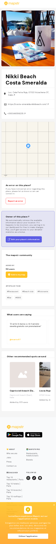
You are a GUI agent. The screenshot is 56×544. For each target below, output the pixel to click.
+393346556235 (15, 113)
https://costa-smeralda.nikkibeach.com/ (27, 104)
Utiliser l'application (28, 536)
